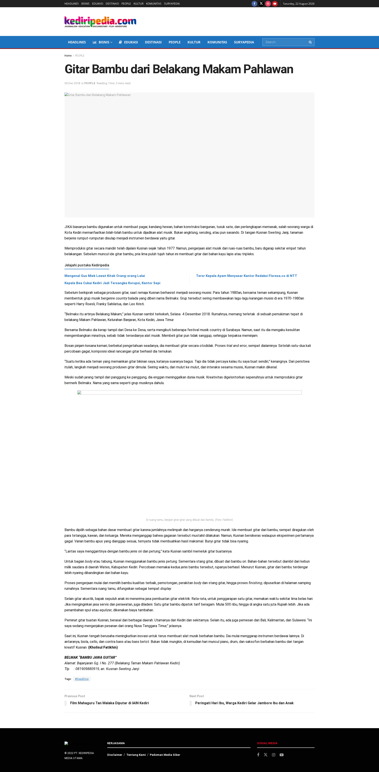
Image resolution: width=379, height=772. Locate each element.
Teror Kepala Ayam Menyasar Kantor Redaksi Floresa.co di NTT (246, 276)
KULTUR (138, 3)
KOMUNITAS (153, 3)
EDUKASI (97, 3)
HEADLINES (71, 3)
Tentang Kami (136, 754)
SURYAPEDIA (172, 3)
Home (68, 55)
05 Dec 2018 (72, 83)
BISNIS (85, 3)
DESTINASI (112, 3)
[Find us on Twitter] (261, 3)
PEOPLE (126, 3)
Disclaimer (114, 754)
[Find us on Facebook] (254, 3)
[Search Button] (311, 42)
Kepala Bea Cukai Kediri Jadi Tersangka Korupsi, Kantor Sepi (112, 283)
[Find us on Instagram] (268, 3)
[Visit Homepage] (100, 21)
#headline (82, 679)
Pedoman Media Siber (165, 754)
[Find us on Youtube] (275, 3)
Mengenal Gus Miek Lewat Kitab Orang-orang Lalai (104, 276)
